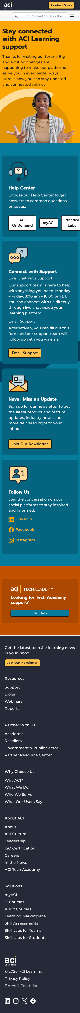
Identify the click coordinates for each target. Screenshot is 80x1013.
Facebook (25, 529)
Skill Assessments (21, 923)
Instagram (25, 540)
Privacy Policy (17, 978)
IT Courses (14, 902)
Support (12, 687)
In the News (16, 862)
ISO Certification (20, 848)
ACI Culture (15, 833)
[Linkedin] (7, 1001)
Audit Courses (18, 909)
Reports (12, 708)
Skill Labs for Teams (23, 930)
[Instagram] (16, 1001)
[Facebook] (33, 1001)
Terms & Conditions (22, 985)
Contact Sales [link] (61, 5)
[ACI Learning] (8, 4)
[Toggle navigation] (72, 16)
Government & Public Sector (31, 748)
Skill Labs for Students (25, 937)
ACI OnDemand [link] (22, 222)
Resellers (13, 740)
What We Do (17, 787)
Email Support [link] (25, 353)
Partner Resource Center (28, 755)
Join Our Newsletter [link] (30, 444)
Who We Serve (18, 794)
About (10, 826)
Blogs (10, 694)
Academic (14, 733)
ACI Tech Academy (22, 869)
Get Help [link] (40, 613)
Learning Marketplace (25, 916)
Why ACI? (14, 780)
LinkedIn (24, 519)
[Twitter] (24, 1001)
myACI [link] (49, 223)
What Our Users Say (23, 801)
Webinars (14, 701)
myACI (11, 894)
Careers (12, 855)
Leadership (15, 841)
